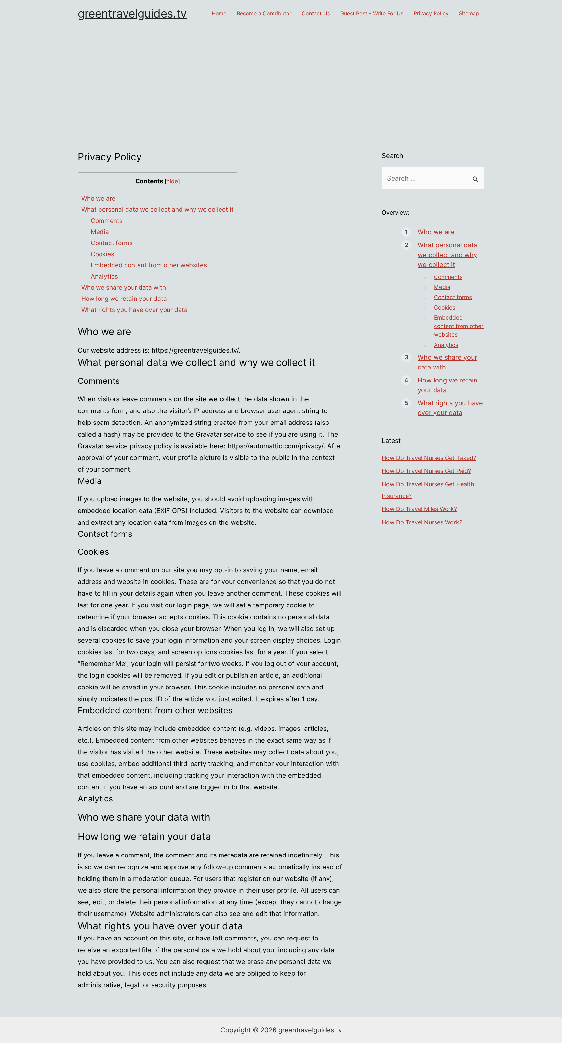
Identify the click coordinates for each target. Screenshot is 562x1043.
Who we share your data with (123, 287)
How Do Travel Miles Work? (419, 509)
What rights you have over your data (134, 309)
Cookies (102, 254)
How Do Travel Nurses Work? (422, 522)
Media (100, 232)
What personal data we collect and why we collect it (157, 209)
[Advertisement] (281, 75)
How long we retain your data (124, 298)
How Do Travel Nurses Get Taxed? (429, 457)
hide (172, 181)
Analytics (104, 276)
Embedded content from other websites (149, 265)
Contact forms (112, 243)
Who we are (98, 198)
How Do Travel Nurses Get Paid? (426, 470)
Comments (107, 221)
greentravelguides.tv (132, 13)
